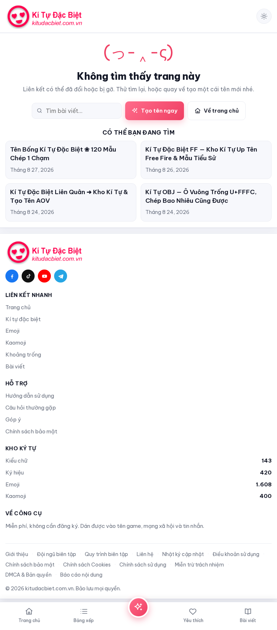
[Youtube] (44, 276)
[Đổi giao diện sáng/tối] (264, 16)
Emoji (12, 330)
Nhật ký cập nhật (183, 554)
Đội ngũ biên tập (56, 554)
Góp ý (13, 419)
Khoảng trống (23, 354)
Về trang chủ (221, 110)
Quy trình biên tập (106, 554)
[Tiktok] (28, 276)
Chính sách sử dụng (142, 564)
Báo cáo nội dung (81, 575)
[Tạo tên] (138, 607)
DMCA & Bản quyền (28, 575)
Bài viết (15, 366)
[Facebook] (11, 276)
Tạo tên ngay (159, 110)
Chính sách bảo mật (31, 431)
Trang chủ (18, 307)
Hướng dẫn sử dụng (29, 395)
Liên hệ (145, 554)
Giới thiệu (16, 554)
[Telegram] (60, 276)
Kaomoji (15, 342)
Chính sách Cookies (87, 564)
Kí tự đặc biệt (23, 319)
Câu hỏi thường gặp (30, 407)
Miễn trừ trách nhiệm (199, 564)
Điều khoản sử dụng (235, 554)
